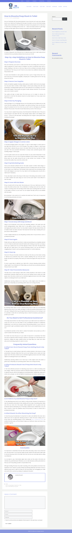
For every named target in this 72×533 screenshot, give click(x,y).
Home (22, 1)
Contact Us (34, 1)
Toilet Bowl (28, 6)
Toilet (7, 484)
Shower (60, 6)
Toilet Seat (48, 6)
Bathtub (65, 6)
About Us (27, 1)
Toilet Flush (35, 6)
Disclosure (49, 1)
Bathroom (54, 6)
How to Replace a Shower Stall (59, 31)
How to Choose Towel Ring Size (59, 40)
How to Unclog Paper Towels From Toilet (13, 485)
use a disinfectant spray (38, 419)
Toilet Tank (42, 6)
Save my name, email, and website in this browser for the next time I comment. (24, 520)
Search (53, 16)
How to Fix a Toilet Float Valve (59, 38)
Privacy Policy (42, 1)
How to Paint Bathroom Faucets (12, 486)
